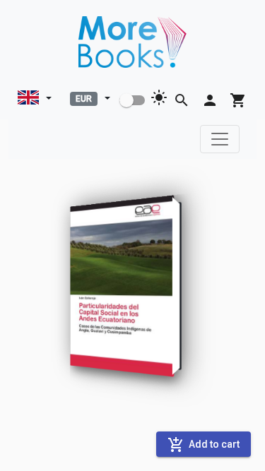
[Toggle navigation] (220, 139)
